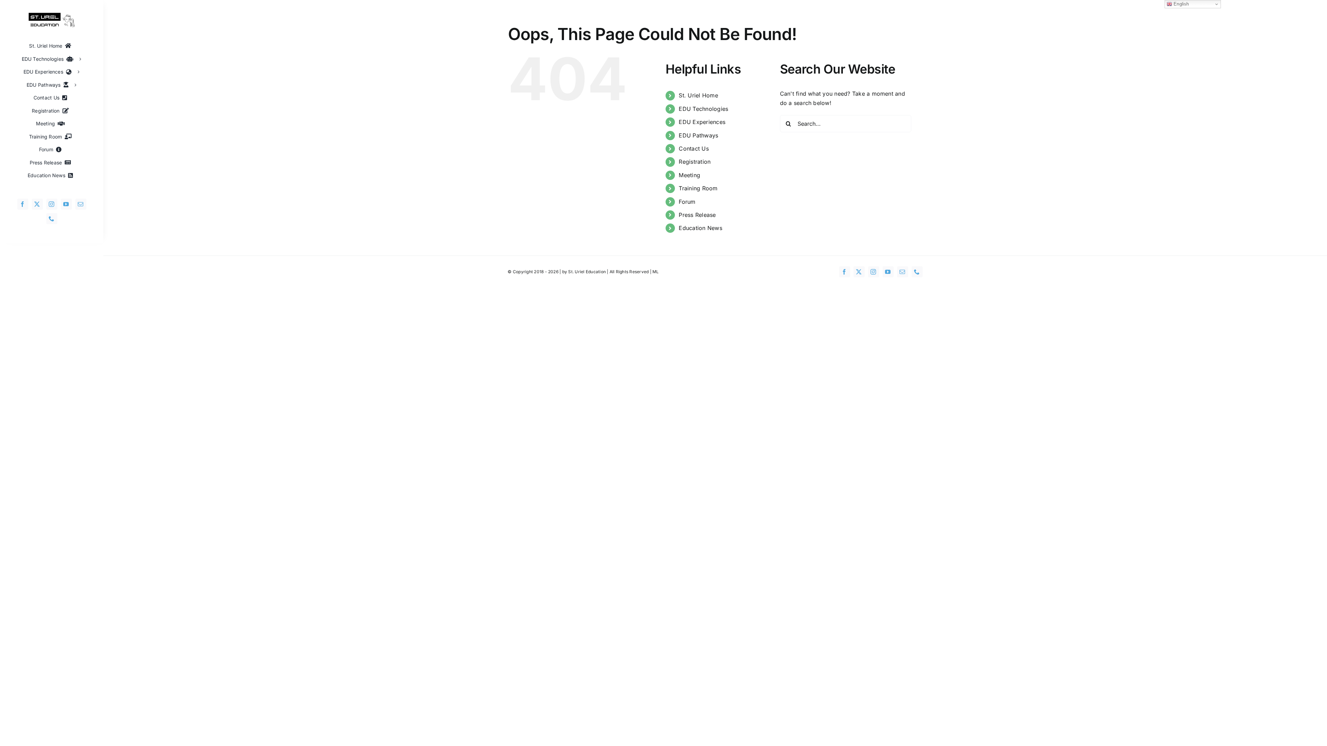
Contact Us (693, 148)
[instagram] (51, 204)
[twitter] (37, 204)
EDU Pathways (698, 135)
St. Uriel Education (587, 271)
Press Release (697, 214)
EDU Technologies (703, 108)
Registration (694, 161)
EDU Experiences (702, 121)
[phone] (51, 218)
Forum (687, 201)
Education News (700, 227)
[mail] (80, 204)
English (1180, 4)
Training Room (698, 188)
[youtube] (66, 204)
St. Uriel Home (698, 95)
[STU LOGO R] (51, 15)
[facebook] (22, 204)
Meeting (689, 175)
